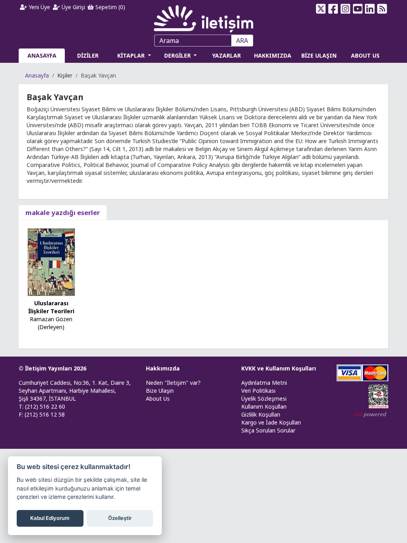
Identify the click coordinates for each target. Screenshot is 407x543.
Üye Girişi (72, 7)
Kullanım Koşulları (264, 406)
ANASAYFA (41, 55)
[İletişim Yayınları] (203, 16)
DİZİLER (88, 55)
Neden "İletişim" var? (173, 382)
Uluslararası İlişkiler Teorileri (51, 307)
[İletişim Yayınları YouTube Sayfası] (357, 8)
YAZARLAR (226, 55)
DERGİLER (178, 55)
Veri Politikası (258, 390)
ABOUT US (365, 55)
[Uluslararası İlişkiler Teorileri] (51, 261)
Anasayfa (37, 75)
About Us (158, 398)
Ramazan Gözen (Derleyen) (51, 323)
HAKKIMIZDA (272, 55)
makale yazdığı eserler (62, 212)
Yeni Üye (38, 7)
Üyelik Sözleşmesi (264, 398)
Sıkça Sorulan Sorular (268, 430)
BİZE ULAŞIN (319, 55)
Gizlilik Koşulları (260, 414)
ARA (242, 40)
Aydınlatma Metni (264, 382)
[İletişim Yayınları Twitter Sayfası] (321, 8)
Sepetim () (109, 7)
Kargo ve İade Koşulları (271, 422)
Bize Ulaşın (160, 390)
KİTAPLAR (131, 55)
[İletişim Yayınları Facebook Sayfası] (333, 8)
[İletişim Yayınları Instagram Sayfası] (345, 8)
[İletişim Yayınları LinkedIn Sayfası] (370, 8)
